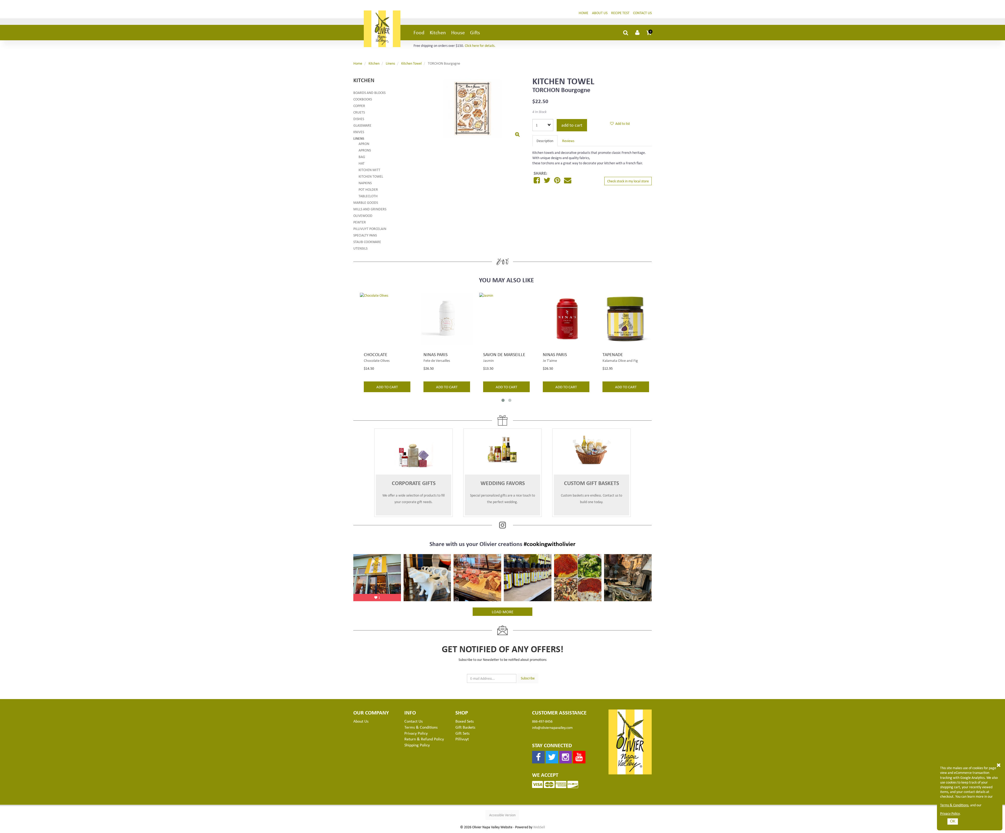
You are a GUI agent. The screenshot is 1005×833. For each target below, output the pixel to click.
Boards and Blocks (369, 92)
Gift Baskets (465, 727)
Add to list (622, 123)
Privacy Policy (950, 813)
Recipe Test (620, 12)
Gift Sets (462, 733)
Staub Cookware (367, 241)
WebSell (539, 827)
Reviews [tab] (568, 140)
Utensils (360, 248)
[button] (649, 32)
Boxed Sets (464, 721)
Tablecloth (368, 195)
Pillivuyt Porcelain (369, 228)
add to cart (387, 386)
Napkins (365, 182)
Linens (390, 63)
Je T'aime (550, 360)
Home (583, 12)
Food (419, 32)
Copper (359, 105)
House (458, 32)
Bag (362, 156)
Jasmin (488, 360)
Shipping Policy (417, 745)
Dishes (358, 118)
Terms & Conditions (954, 805)
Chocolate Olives (377, 360)
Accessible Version (502, 814)
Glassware (362, 125)
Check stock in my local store (628, 180)
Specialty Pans (365, 235)
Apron (364, 143)
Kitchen (438, 32)
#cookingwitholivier (550, 543)
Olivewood (362, 215)
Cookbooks (362, 99)
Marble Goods (365, 202)
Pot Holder (368, 189)
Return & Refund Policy (424, 739)
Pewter (359, 221)
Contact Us (642, 12)
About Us (599, 12)
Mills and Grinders (369, 208)
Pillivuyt (462, 739)
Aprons (365, 150)
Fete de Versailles (436, 360)
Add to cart (571, 125)
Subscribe (528, 678)
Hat (362, 163)
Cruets (359, 112)
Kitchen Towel (411, 63)
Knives (358, 131)
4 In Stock (539, 111)
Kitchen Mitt (369, 169)
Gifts (475, 32)
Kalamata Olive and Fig (620, 360)
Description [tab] (545, 140)
